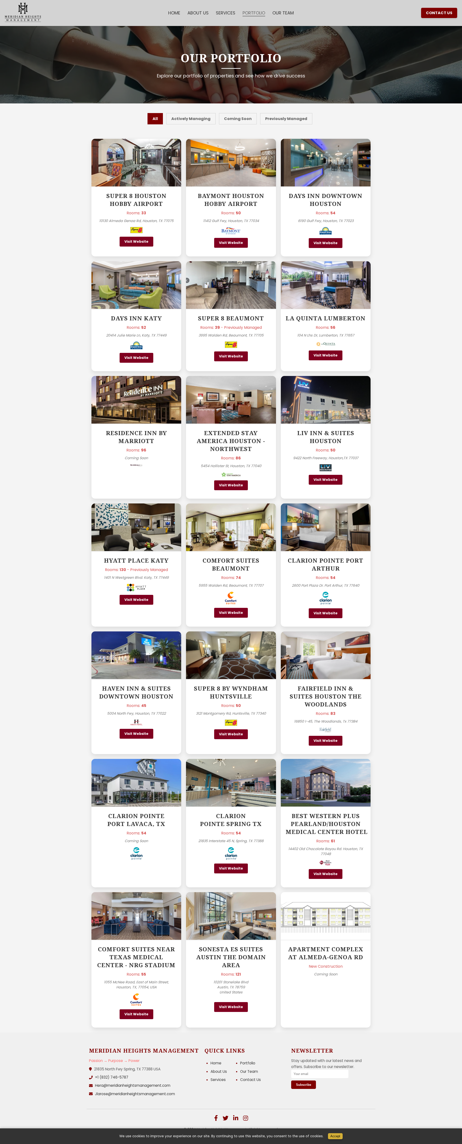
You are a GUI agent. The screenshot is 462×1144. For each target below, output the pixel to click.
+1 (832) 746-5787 (111, 1077)
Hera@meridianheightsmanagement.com (132, 1085)
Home (174, 13)
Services (225, 13)
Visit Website (136, 241)
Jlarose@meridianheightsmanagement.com (135, 1093)
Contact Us (439, 13)
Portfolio (254, 13)
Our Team (283, 13)
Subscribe (303, 1085)
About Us (198, 13)
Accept (335, 1136)
